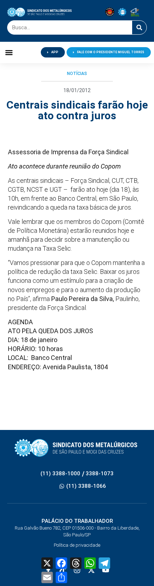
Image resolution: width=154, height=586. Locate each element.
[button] (9, 52)
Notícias (77, 73)
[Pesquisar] (139, 27)
